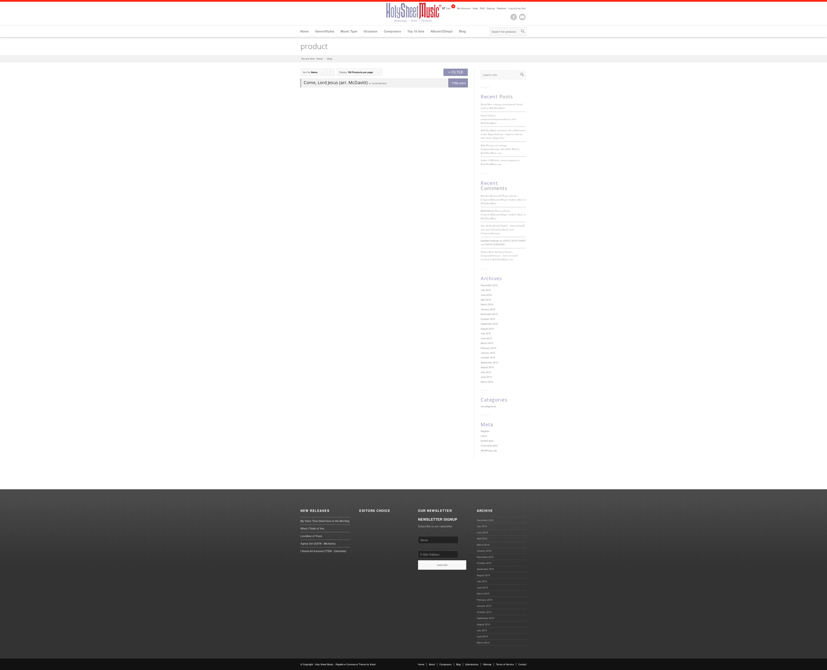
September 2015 (489, 323)
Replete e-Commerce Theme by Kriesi (356, 664)
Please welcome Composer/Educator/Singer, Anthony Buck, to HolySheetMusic (503, 199)
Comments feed (489, 445)
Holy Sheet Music (324, 664)
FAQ (482, 8)
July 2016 (486, 290)
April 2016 (486, 299)
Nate (483, 225)
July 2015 (486, 333)
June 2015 (486, 338)
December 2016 (489, 285)
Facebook (513, 17)
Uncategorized (488, 406)
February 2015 (488, 348)
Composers (392, 31)
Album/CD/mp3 (442, 31)
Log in (484, 435)
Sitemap (487, 664)
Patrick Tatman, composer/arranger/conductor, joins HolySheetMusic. (498, 119)
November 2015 (489, 314)
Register (501, 8)
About (432, 664)
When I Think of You (312, 528)
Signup (491, 8)
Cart (448, 8)
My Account (464, 8)
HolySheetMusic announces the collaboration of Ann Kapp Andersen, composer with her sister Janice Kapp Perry (503, 134)
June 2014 (486, 376)
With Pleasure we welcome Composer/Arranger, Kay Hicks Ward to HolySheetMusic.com (500, 149)
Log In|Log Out (517, 8)
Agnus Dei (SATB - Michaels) (318, 543)
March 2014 (487, 381)
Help (475, 8)
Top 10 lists (415, 31)
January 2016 (488, 309)
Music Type (348, 31)
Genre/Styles (324, 31)
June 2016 (486, 294)
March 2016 (487, 304)
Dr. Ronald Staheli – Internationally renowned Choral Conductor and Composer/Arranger (503, 229)
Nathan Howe (487, 251)
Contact (522, 664)
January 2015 (488, 352)
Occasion (371, 31)
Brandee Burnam (489, 195)
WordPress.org (489, 450)
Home (304, 31)
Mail (522, 17)
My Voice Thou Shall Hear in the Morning (324, 521)
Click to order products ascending (330, 73)
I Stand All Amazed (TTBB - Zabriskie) (323, 551)
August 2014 (487, 367)
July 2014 (486, 372)
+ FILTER (455, 72)
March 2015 (487, 343)
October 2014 (488, 357)
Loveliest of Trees (311, 536)
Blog (462, 31)
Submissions (472, 664)
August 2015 (487, 328)
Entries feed (487, 440)
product (314, 46)
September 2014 (489, 362)
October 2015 (488, 319)
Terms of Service (505, 664)
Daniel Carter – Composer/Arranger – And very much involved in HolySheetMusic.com (499, 255)
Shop (329, 58)
